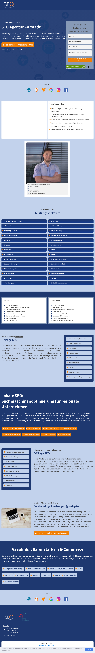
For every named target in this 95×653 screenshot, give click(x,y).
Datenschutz (52, 645)
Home (3, 49)
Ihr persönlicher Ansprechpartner (18, 44)
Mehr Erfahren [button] (6, 650)
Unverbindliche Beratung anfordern (51, 533)
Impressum (42, 645)
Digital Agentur (11, 49)
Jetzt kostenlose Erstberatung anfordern (79, 60)
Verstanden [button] (89, 649)
